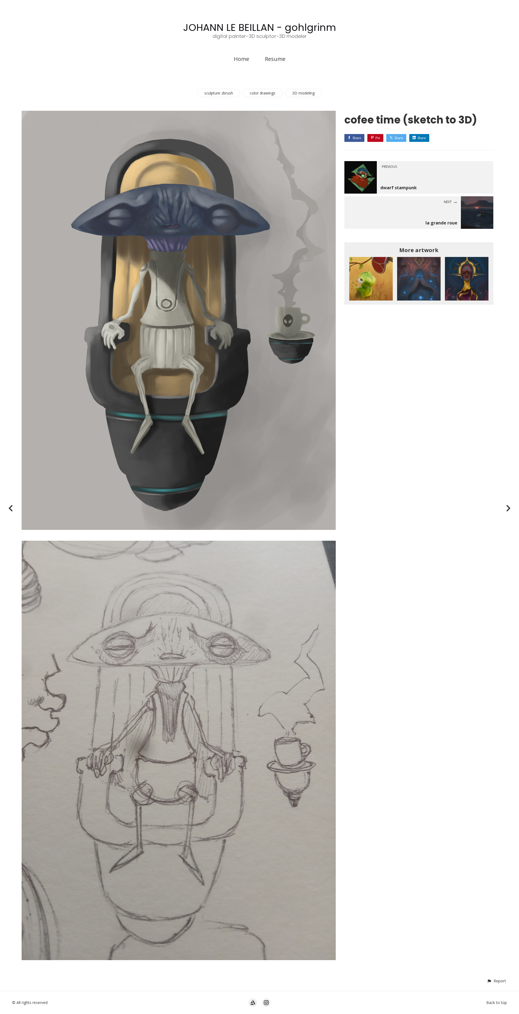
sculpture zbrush (218, 93)
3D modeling (303, 93)
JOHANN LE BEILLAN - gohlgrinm (259, 27)
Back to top (496, 1002)
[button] (496, 980)
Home (241, 59)
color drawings (262, 93)
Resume (275, 59)
